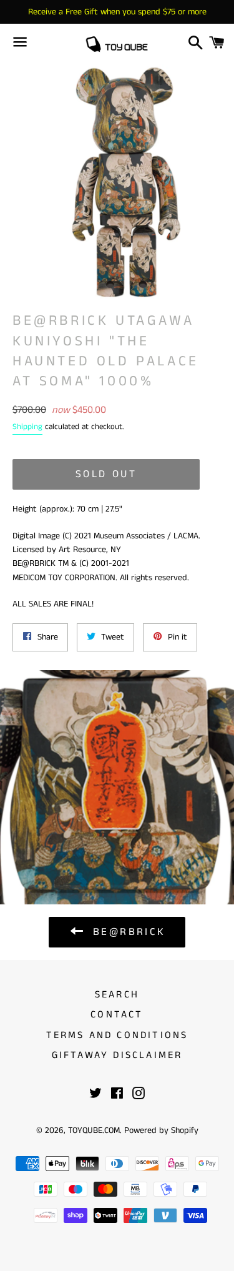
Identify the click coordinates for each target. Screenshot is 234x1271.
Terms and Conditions (117, 1035)
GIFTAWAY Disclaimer (117, 1055)
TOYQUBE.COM (94, 1130)
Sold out (106, 474)
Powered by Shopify (161, 1130)
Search (117, 994)
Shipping (27, 427)
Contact (116, 1014)
